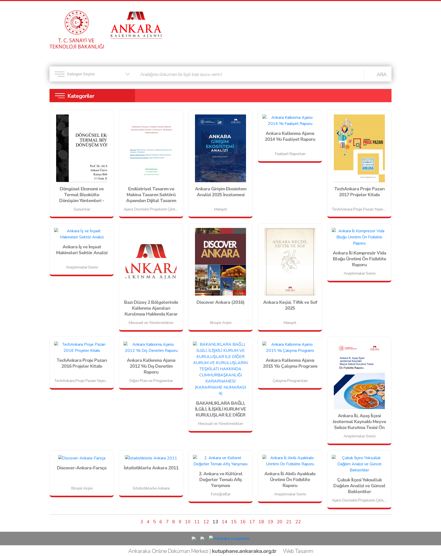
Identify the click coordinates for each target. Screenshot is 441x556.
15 (234, 522)
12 (206, 522)
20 (280, 522)
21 (289, 522)
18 (261, 522)
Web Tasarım (298, 551)
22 (298, 522)
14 (224, 522)
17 (252, 522)
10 (188, 522)
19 (270, 522)
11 (197, 522)
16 (243, 522)
